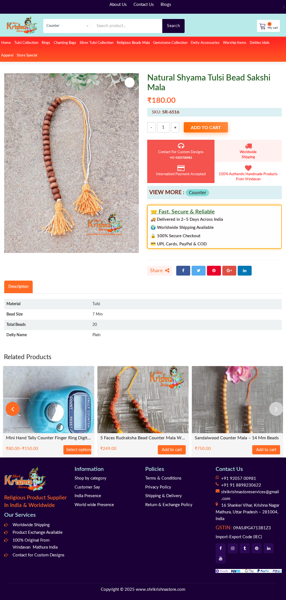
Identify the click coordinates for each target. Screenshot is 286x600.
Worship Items (234, 43)
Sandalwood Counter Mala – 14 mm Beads (237, 438)
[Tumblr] (245, 548)
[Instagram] (233, 548)
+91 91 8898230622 (241, 485)
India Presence (88, 496)
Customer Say (87, 487)
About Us (118, 5)
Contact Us (144, 5)
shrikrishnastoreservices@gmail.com (250, 495)
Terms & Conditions (163, 478)
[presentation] (13, 409)
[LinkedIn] (245, 271)
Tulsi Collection (26, 43)
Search (173, 26)
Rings (46, 43)
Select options (78, 450)
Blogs (166, 5)
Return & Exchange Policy (168, 505)
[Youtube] (221, 558)
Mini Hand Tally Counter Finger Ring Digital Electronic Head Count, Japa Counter (48, 438)
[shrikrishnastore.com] (21, 25)
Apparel (7, 55)
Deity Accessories (205, 43)
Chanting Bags (65, 43)
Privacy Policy (158, 487)
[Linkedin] (269, 548)
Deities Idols (260, 43)
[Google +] (229, 271)
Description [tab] (18, 286)
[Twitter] (199, 271)
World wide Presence (94, 505)
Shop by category (90, 478)
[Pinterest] (214, 271)
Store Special (27, 55)
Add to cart (206, 127)
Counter (197, 192)
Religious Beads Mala (133, 43)
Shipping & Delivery (163, 496)
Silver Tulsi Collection (96, 43)
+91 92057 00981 (238, 478)
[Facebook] (183, 271)
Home (6, 43)
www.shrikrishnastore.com (160, 589)
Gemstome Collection (170, 43)
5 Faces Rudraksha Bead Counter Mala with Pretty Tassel (143, 438)
